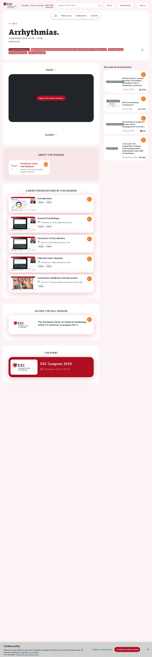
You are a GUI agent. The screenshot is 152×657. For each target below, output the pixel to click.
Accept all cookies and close (128, 649)
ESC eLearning (37, 5)
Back (14, 23)
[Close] (148, 649)
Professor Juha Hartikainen (29, 165)
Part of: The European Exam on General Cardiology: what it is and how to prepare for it (69, 49)
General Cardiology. (49, 218)
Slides (41, 202)
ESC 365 (49, 5)
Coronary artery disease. (51, 238)
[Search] (100, 6)
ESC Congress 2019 (56, 364)
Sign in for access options (51, 98)
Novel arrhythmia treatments (130, 103)
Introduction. (45, 198)
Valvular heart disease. (50, 258)
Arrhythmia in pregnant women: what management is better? (133, 124)
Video (49, 202)
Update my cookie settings (102, 649)
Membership (125, 5)
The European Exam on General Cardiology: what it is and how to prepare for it (62, 323)
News (109, 5)
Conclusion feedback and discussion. (58, 277)
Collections (81, 15)
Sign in (143, 5)
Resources (66, 15)
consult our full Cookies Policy (27, 654)
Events (94, 15)
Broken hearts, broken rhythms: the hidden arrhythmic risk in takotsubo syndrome (133, 82)
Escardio (25, 5)
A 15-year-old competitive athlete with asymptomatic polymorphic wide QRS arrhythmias (132, 148)
